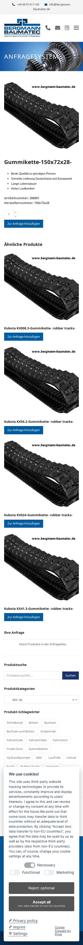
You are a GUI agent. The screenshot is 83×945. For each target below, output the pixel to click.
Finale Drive (15, 749)
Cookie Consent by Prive (63, 931)
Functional (31, 872)
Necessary (46, 865)
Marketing (65, 872)
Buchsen (50, 722)
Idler (39, 757)
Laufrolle (54, 757)
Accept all (41, 903)
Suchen (70, 675)
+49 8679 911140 (28, 4)
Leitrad (71, 757)
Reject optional (41, 888)
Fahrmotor (60, 740)
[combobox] (41, 699)
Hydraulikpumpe (18, 757)
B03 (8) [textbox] (40, 700)
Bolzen (33, 722)
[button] (76, 28)
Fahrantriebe (38, 740)
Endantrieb (48, 731)
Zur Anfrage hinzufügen (23, 224)
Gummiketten (38, 749)
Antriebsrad (15, 722)
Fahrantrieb (15, 740)
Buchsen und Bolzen (21, 731)
